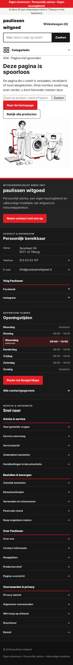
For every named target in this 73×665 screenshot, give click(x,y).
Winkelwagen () (55, 24)
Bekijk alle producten (22, 114)
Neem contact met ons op (25, 218)
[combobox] (28, 37)
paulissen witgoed (13, 24)
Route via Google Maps (23, 380)
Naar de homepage (20, 105)
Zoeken (60, 37)
